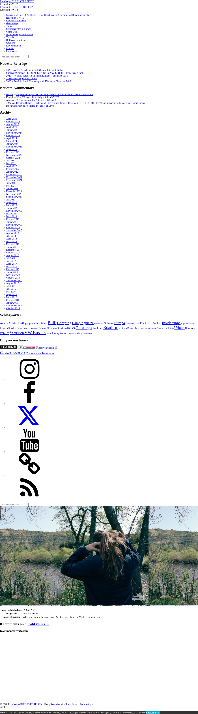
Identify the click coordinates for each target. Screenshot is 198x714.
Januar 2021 (12, 188)
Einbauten (109, 323)
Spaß (159, 328)
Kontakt (10, 48)
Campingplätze (83, 323)
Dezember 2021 (14, 174)
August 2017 (12, 255)
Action (4, 323)
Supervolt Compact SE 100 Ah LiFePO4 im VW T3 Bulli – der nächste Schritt (44, 73)
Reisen (71, 328)
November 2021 (14, 177)
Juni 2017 (11, 261)
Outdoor (43, 328)
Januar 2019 (12, 222)
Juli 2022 (10, 160)
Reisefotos (62, 328)
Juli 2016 (10, 286)
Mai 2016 (11, 291)
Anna (9, 100)
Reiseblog (52, 328)
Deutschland (98, 323)
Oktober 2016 (13, 277)
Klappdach (190, 323)
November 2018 (14, 224)
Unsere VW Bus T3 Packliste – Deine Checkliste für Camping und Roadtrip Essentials (48, 15)
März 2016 (11, 297)
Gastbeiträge (12, 23)
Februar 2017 (12, 269)
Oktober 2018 (13, 227)
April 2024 (11, 138)
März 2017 (11, 266)
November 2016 (14, 275)
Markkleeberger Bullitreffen (19, 34)
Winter (80, 333)
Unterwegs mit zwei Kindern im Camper (125, 103)
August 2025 (12, 124)
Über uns (10, 43)
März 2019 (11, 216)
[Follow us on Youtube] (29, 451)
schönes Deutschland (129, 328)
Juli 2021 (10, 183)
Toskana (171, 328)
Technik (10, 37)
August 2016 (12, 283)
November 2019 (14, 210)
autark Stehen (40, 323)
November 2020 (14, 194)
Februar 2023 (12, 152)
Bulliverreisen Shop (16, 40)
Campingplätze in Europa (18, 29)
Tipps (9, 26)
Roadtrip (110, 327)
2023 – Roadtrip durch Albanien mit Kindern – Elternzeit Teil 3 (37, 75)
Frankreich (146, 323)
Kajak (183, 323)
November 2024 (14, 132)
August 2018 (12, 233)
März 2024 (11, 141)
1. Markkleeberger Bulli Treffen (21, 78)
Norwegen (27, 328)
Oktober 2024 (13, 135)
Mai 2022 (11, 163)
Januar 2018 (12, 247)
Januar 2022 (12, 171)
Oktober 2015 (13, 308)
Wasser (64, 333)
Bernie (9, 94)
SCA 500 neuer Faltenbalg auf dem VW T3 (37, 97)
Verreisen (17, 333)
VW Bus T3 (35, 332)
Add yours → (38, 624)
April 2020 (11, 202)
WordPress (66, 704)
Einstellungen (152, 712)
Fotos (138, 323)
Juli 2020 (10, 199)
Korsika (4, 328)
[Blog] (45, 347)
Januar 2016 (12, 302)
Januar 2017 (12, 272)
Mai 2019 (11, 213)
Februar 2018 (12, 244)
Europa (119, 323)
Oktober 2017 (13, 252)
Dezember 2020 (14, 191)
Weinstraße (72, 333)
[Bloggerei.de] (29, 347)
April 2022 (11, 166)
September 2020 (14, 197)
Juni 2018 (11, 236)
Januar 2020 (12, 208)
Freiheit (157, 323)
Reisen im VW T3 (15, 17)
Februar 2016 (12, 300)
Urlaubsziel (190, 328)
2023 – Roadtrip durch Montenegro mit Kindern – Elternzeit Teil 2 (38, 81)
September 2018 (14, 230)
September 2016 (14, 280)
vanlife (4, 333)
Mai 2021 (11, 185)
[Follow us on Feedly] (29, 499)
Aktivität (13, 323)
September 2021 (14, 180)
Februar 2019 (12, 219)
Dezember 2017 (14, 249)
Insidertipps (171, 323)
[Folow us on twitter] (29, 427)
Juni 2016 (11, 289)
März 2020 (11, 205)
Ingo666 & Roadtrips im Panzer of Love (34, 105)
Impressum (11, 51)
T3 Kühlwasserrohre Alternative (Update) (35, 100)
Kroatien (12, 328)
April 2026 (11, 118)
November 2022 (14, 155)
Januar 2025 (12, 130)
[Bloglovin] (29, 475)
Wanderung (52, 333)
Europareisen (130, 323)
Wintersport (87, 333)
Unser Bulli (11, 31)
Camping (64, 323)
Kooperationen (13, 45)
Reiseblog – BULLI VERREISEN (25, 704)
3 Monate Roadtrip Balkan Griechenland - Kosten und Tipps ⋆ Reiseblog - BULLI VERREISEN (54, 103)
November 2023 (14, 146)
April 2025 (11, 127)
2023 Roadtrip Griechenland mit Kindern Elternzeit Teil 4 (34, 70)
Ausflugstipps (25, 323)
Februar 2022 (12, 169)
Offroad (35, 328)
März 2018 (11, 241)
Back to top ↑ (86, 704)
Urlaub (179, 328)
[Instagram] (29, 379)
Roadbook (98, 328)
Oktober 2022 (13, 157)
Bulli (52, 322)
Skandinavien (145, 328)
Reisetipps (84, 328)
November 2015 (14, 305)
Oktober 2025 (13, 121)
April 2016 (11, 294)
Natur (19, 328)
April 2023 (11, 149)
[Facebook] (29, 403)
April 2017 (11, 263)
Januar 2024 (12, 144)
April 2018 (11, 238)
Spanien (153, 328)
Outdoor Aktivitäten (16, 20)
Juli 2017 (10, 258)
